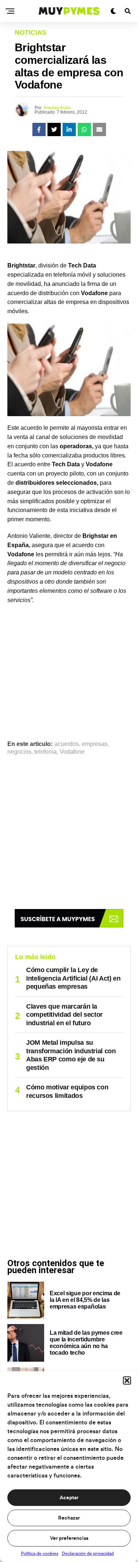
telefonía (45, 752)
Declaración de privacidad (88, 1553)
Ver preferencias (69, 1538)
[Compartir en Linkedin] (69, 129)
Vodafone (72, 752)
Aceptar (69, 1497)
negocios (19, 752)
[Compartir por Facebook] (39, 129)
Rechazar (69, 1518)
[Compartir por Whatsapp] (84, 129)
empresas (94, 744)
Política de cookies (39, 1553)
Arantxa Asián (57, 107)
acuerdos (66, 744)
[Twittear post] (54, 129)
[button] (127, 1380)
